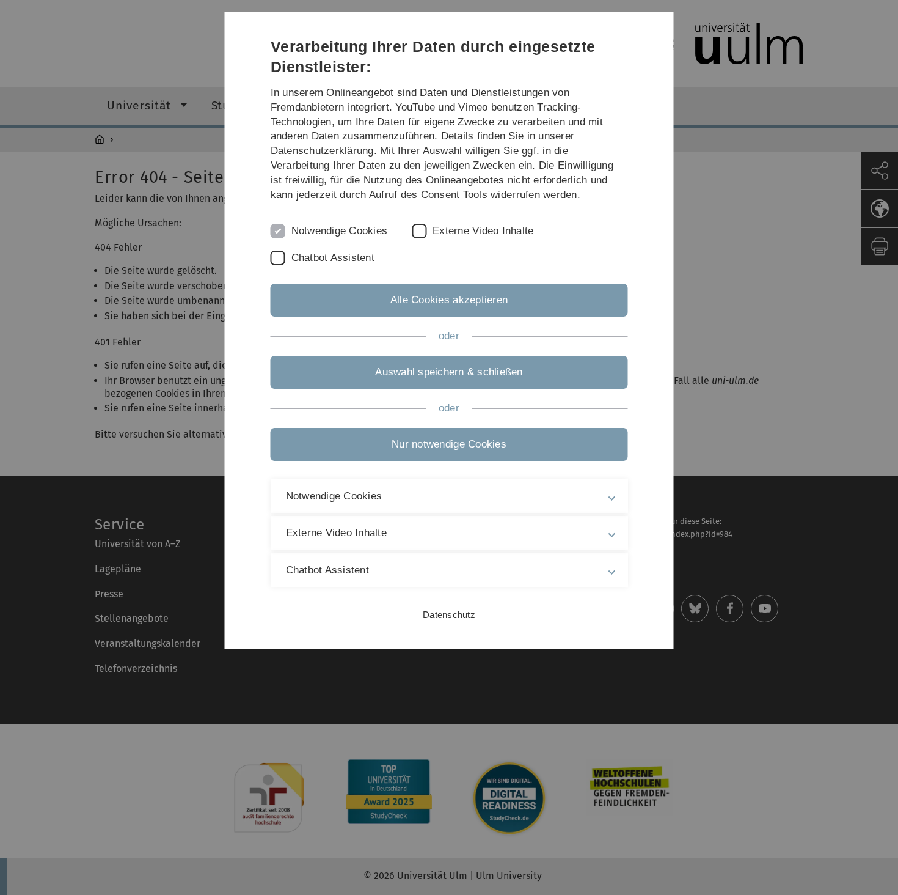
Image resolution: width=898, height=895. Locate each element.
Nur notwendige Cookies (449, 444)
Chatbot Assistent (332, 257)
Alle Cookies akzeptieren (449, 300)
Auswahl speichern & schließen (448, 372)
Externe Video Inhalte (483, 231)
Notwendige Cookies (339, 231)
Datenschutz (449, 615)
